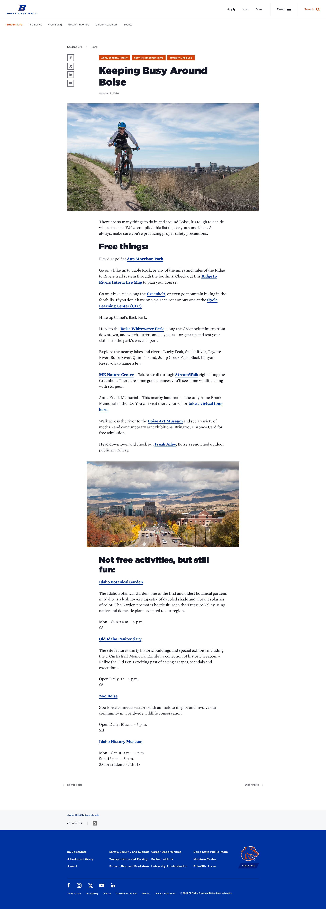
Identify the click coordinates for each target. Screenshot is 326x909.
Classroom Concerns (126, 893)
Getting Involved (78, 24)
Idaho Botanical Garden (121, 581)
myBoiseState (77, 852)
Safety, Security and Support (129, 852)
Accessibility (92, 893)
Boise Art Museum (165, 421)
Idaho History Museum (120, 741)
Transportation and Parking (128, 859)
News (93, 46)
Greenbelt (156, 293)
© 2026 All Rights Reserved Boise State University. (206, 893)
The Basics (35, 24)
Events (128, 24)
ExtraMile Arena (204, 866)
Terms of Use (74, 893)
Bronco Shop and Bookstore (129, 866)
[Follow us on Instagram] (95, 823)
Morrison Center (204, 859)
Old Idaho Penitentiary (120, 638)
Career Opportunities (166, 852)
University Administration (169, 866)
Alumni (72, 866)
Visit (245, 9)
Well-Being (55, 24)
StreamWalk (186, 374)
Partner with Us (162, 859)
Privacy (107, 893)
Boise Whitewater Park (142, 328)
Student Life (14, 24)
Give (259, 9)
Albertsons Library (80, 859)
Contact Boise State (165, 893)
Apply (231, 9)
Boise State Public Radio (210, 852)
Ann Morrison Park (145, 258)
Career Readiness (106, 24)
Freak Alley (165, 444)
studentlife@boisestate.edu (83, 815)
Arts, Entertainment (114, 58)
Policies (146, 893)
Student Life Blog (181, 58)
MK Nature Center (116, 374)
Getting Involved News (148, 58)
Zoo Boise (108, 695)
